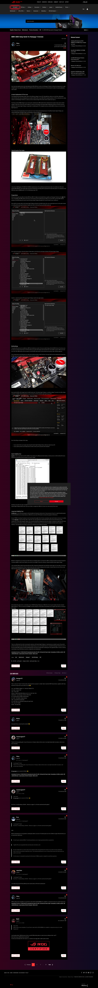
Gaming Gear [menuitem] (35, 11)
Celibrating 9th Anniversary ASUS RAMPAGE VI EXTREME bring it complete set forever (78, 42)
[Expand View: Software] (32, 7)
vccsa (38, 661)
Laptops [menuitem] (50, 7)
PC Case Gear (14, 771)
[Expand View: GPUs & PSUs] (24, 11)
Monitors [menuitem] (28, 11)
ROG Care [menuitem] (23, 7)
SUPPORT (67, 2)
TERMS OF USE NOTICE (63, 976)
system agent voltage (33, 661)
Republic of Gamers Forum (15, 30)
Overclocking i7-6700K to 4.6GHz (57, 652)
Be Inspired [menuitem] (15, 7)
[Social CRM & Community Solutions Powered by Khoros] (85, 985)
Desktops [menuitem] (44, 7)
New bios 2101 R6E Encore (76, 65)
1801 (63, 197)
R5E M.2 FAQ (35, 653)
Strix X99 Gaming (35, 657)
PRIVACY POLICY (71, 976)
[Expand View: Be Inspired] (19, 7)
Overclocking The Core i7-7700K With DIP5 (19, 652)
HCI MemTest (13, 513)
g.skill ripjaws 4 (19, 661)
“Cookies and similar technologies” (46, 497)
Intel (16, 657)
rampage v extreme (26, 661)
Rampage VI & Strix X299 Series (77, 53)
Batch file (16, 519)
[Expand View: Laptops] (53, 7)
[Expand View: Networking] (46, 11)
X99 (40, 30)
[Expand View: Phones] (69, 7)
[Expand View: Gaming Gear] (39, 11)
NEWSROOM (15, 972)
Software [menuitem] (29, 7)
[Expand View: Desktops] (47, 7)
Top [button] (12, 984)
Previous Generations (33, 30)
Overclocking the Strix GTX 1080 (33, 652)
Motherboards (25, 30)
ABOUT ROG (6, 972)
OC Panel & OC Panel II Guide (45, 652)
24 (45, 964)
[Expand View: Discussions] (40, 7)
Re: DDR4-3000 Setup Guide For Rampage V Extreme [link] (52, 30)
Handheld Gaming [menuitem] (59, 7)
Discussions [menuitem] (37, 7)
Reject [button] (41, 501)
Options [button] (85, 30)
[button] (13, 666)
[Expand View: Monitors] (31, 11)
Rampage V (28, 657)
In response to (22, 760)
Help (83, 9)
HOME (11, 972)
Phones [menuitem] (66, 7)
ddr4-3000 (14, 661)
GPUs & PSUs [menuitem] (21, 11)
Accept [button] (56, 501)
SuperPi (12, 455)
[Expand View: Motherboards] (16, 11)
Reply (63, 666)
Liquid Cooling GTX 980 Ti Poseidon (25, 653)
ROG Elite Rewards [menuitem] (52, 11)
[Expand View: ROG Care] (25, 7)
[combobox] (49, 21)
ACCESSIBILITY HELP (23, 972)
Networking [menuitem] (43, 11)
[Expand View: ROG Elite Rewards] (56, 11)
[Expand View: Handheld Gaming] (63, 7)
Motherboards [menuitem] (12, 11)
